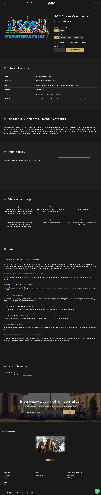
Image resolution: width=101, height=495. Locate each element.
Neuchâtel (75, 37)
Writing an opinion (27, 375)
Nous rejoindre (69, 412)
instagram (71, 475)
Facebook (71, 477)
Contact (6, 482)
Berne (81, 37)
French (48, 459)
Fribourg (69, 37)
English (62, 30)
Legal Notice (39, 477)
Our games (7, 475)
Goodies (6, 477)
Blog (5, 484)
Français (57, 30)
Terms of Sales (39, 475)
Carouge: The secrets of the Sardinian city (48, 455)
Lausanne (63, 37)
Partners (6, 480)
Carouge (57, 37)
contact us (38, 480)
